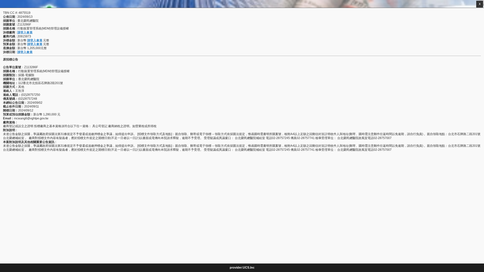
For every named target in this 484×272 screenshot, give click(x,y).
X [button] (480, 4)
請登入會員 (25, 32)
